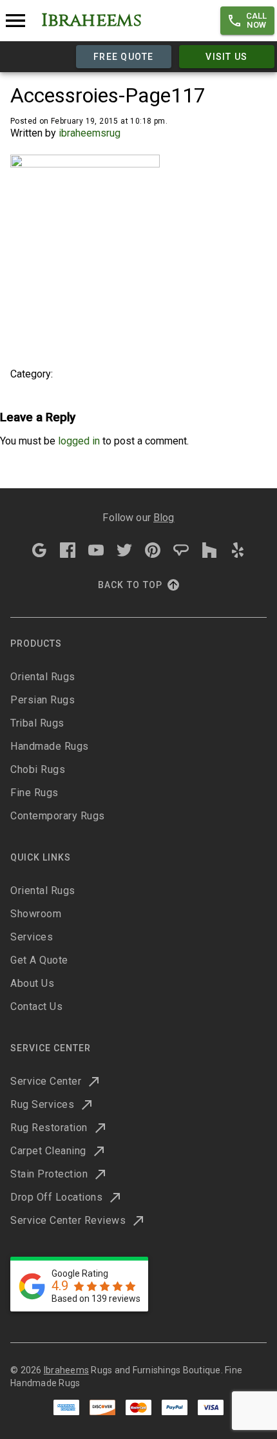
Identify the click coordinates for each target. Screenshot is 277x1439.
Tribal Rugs (37, 723)
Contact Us (36, 1006)
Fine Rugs (34, 792)
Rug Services (42, 1104)
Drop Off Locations (56, 1197)
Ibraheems (66, 1370)
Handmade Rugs (49, 746)
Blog (164, 517)
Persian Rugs (42, 700)
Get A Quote (39, 960)
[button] (247, 20)
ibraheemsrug (89, 133)
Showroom (35, 914)
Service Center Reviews (68, 1220)
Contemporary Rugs (57, 816)
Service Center (45, 1081)
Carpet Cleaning (48, 1151)
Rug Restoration (49, 1127)
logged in (79, 441)
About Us (32, 983)
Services (31, 937)
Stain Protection (49, 1174)
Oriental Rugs (42, 677)
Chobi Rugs (37, 769)
